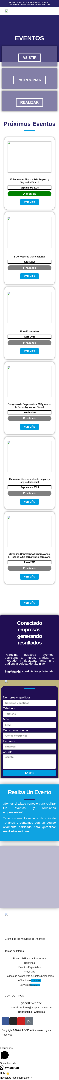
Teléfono (9, 708)
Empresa (9, 741)
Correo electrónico (15, 730)
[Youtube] (21, 1021)
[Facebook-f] (5, 1021)
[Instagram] (13, 1021)
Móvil (6, 719)
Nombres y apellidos (17, 697)
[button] (40, 11)
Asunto (8, 752)
